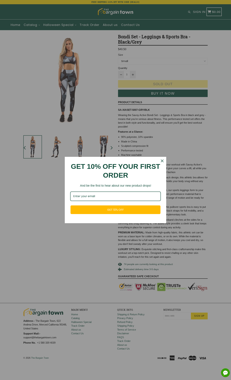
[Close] (162, 161)
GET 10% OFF (115, 210)
